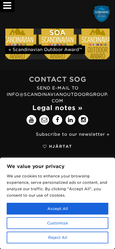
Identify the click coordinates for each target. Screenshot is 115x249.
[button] (7, 3)
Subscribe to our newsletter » (73, 134)
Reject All (57, 237)
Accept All (57, 209)
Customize (57, 223)
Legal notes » (57, 108)
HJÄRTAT (59, 146)
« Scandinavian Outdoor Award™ (45, 49)
